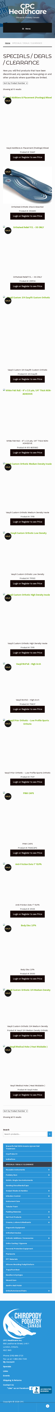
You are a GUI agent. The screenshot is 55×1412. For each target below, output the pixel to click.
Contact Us (8, 1385)
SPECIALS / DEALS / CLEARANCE (20, 1164)
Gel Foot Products (28, 1217)
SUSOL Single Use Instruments (19, 1180)
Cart (42, 1405)
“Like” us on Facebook (18, 1388)
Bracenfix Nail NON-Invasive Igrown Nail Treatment (23, 1147)
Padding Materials (28, 1211)
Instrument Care (13, 1201)
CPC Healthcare (28, 9)
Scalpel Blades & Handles (28, 1190)
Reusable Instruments (28, 1169)
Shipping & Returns (12, 1380)
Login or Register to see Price (27, 157)
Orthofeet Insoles (13, 1233)
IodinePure (10, 1159)
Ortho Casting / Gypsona (16, 1243)
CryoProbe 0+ (11, 1154)
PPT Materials (12, 1259)
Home (7, 43)
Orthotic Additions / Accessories (28, 1238)
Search (6, 1130)
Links (5, 1371)
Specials (7, 1366)
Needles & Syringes (14, 1275)
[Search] (50, 1134)
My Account (8, 1362)
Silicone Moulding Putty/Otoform (20, 1264)
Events (6, 1375)
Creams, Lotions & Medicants (28, 1222)
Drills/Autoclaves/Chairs (28, 1290)
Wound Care (11, 1280)
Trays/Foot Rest (12, 1270)
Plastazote (10, 1254)
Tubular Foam (12, 1206)
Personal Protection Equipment (19, 1249)
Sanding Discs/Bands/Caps (17, 1185)
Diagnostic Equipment (15, 1228)
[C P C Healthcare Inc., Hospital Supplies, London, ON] (42, 1390)
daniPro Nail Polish (14, 1285)
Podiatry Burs (28, 1174)
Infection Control (28, 1196)
